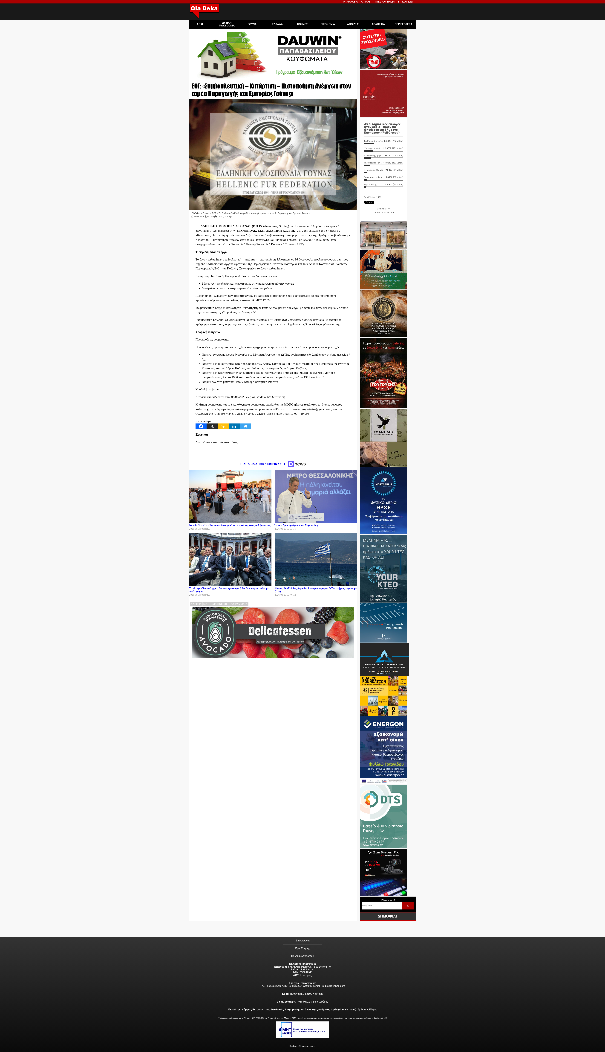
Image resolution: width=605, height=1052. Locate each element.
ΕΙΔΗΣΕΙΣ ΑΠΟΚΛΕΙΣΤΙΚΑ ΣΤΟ (263, 464)
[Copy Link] (223, 426)
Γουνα (252, 24)
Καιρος (365, 1)
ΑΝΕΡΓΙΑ (196, 604)
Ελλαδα (277, 24)
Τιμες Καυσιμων (384, 1)
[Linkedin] (234, 426)
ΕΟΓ (205, 604)
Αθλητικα (378, 24)
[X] (212, 426)
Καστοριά (229, 216)
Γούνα (220, 216)
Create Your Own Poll (383, 212)
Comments (383, 208)
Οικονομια (327, 24)
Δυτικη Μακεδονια (227, 24)
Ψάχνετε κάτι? (388, 900)
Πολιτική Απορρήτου (302, 956)
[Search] (408, 905)
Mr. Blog (211, 216)
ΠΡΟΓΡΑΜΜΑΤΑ (238, 604)
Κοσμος (302, 24)
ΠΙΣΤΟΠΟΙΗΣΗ (218, 604)
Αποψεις (353, 24)
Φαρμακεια (350, 1)
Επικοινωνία (303, 940)
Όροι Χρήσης (302, 948)
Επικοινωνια (406, 1)
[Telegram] (245, 426)
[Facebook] (201, 426)
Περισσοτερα (403, 24)
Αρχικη (202, 24)
